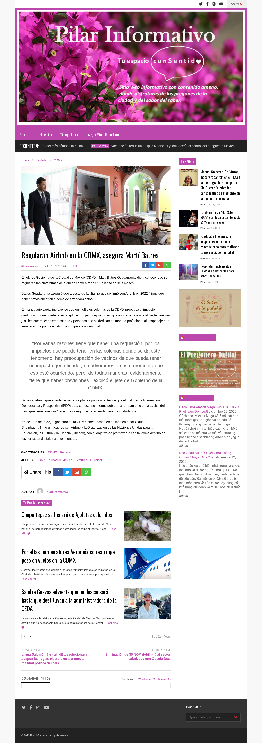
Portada (65, 452)
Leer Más (27, 578)
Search (235, 4)
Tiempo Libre (69, 134)
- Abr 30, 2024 (213, 258)
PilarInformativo (33, 266)
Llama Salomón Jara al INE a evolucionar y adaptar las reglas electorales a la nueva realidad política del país (54, 659)
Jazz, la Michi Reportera (102, 134)
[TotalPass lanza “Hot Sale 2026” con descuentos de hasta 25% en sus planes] (188, 218)
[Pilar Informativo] (131, 68)
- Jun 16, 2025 (213, 204)
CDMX (217, 146)
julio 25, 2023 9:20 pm (57, 266)
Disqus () (164, 679)
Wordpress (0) (147, 679)
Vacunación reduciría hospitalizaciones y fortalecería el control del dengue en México (143, 146)
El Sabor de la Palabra (199, 337)
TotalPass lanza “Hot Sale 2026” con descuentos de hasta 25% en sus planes (220, 217)
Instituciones (71, 146)
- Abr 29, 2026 (213, 228)
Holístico (46, 134)
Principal (96, 460)
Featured (81, 460)
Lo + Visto (187, 161)
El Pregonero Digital (198, 397)
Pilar (202, 204)
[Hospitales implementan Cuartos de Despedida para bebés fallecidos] (188, 272)
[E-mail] (160, 265)
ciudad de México (60, 460)
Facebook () (129, 679)
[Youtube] (221, 4)
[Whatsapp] (167, 265)
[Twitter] (201, 4)
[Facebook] (207, 4)
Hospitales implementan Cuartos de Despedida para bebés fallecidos (217, 271)
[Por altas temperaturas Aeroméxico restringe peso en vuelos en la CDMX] (147, 563)
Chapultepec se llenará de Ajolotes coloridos (66, 514)
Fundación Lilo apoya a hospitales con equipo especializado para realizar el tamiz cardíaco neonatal (220, 244)
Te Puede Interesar (36, 502)
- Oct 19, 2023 (213, 282)
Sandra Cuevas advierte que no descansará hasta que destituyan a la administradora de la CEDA (69, 600)
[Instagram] (214, 4)
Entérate (25, 134)
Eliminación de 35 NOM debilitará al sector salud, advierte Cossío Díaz (138, 657)
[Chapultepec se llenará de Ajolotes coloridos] (147, 526)
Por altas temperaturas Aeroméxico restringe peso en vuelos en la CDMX (68, 555)
